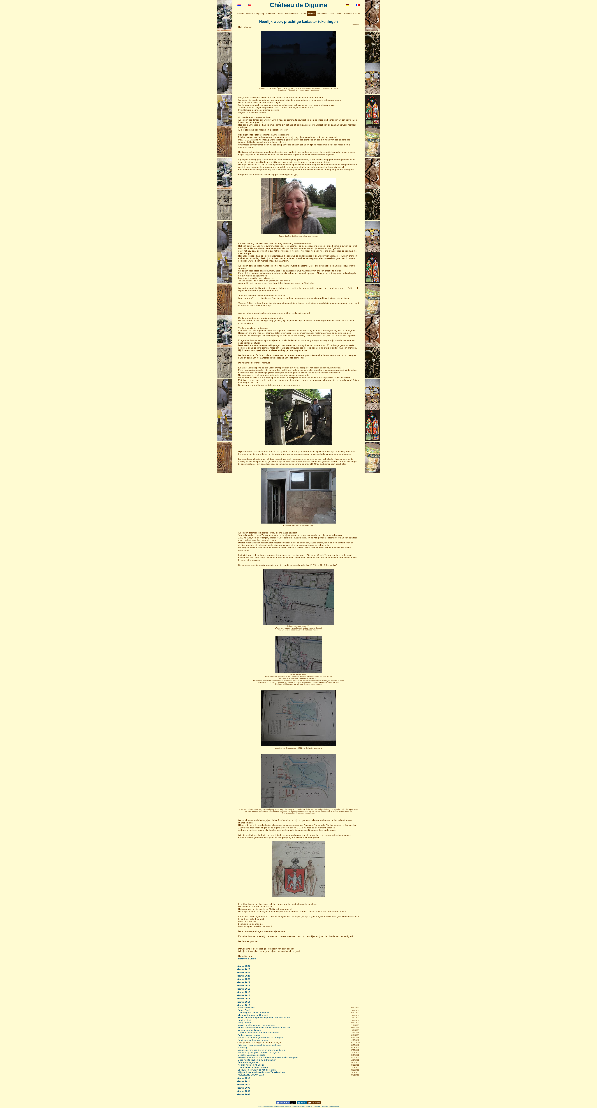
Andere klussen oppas (249, 1035)
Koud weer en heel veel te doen (253, 1040)
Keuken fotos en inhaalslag (251, 1065)
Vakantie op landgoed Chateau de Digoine (258, 1052)
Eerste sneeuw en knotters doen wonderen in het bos (264, 1027)
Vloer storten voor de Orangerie (253, 1015)
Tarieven (348, 13)
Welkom (240, 13)
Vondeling (243, 1047)
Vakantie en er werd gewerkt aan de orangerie (260, 1037)
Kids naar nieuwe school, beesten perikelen (259, 1045)
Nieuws (311, 13)
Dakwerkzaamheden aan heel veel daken (258, 1032)
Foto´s (303, 13)
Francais (331, 1106)
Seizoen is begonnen (248, 1062)
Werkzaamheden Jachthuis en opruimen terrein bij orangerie (268, 1057)
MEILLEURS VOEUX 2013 (251, 1075)
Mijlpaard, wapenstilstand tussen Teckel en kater (261, 1072)
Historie (249, 13)
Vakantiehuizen (291, 13)
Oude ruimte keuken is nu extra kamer (257, 1060)
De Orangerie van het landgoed (253, 1012)
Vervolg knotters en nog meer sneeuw (256, 1025)
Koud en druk (244, 1020)
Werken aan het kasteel (249, 1030)
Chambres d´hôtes (274, 13)
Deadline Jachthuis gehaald (251, 1055)
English (326, 1106)
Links (331, 13)
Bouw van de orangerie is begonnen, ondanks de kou (264, 1017)
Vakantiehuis (288, 1106)
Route (339, 13)
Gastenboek (322, 13)
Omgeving (259, 13)
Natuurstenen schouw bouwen (253, 1067)
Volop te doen (244, 1022)
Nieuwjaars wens (246, 1007)
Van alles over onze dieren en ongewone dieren (261, 1050)
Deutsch (336, 1106)
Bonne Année (244, 1010)
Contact (356, 13)
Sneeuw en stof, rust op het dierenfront (257, 1070)
